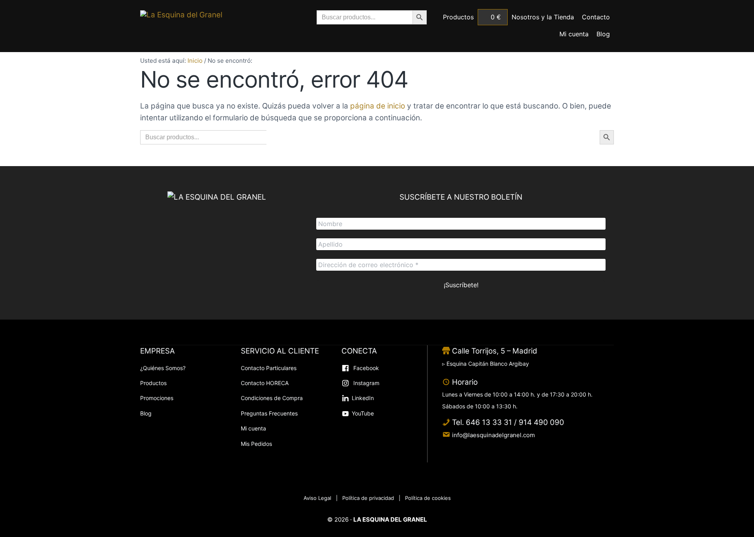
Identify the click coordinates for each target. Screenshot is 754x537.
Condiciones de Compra (272, 398)
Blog (146, 413)
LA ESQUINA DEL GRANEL (390, 519)
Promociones (156, 398)
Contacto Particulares (268, 368)
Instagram (365, 383)
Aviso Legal (317, 498)
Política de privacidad (368, 498)
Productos (153, 383)
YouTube (363, 413)
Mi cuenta (253, 428)
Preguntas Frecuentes (269, 413)
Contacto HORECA (265, 383)
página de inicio (377, 105)
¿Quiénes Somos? (163, 368)
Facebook (365, 368)
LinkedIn (363, 398)
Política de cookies (428, 498)
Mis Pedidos (256, 443)
